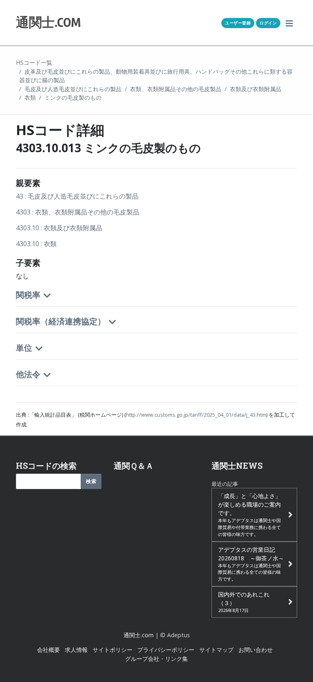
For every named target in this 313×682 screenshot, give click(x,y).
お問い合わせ (255, 650)
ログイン (268, 23)
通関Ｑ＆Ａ (134, 465)
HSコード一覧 (34, 62)
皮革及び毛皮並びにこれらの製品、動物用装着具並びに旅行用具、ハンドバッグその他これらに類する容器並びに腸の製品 (156, 76)
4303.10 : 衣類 (36, 243)
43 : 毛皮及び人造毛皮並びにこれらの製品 (77, 196)
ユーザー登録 (238, 23)
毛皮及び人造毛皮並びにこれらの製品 (72, 89)
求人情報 (76, 650)
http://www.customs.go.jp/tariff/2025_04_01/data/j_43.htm (196, 414)
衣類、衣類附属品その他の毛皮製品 (175, 89)
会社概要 (48, 650)
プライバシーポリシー (165, 650)
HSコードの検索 (46, 465)
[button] (289, 23)
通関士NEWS (237, 465)
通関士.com (138, 635)
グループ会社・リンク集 (156, 658)
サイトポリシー (112, 650)
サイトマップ (216, 650)
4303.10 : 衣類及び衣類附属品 (59, 227)
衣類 (30, 97)
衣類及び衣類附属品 (255, 89)
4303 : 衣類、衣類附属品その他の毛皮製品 (77, 212)
